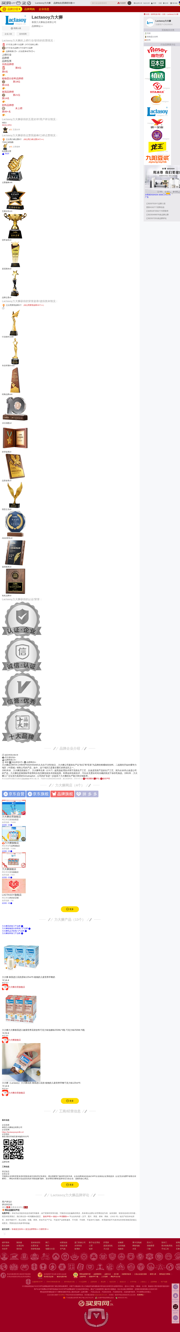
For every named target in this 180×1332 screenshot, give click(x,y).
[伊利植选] (157, 76)
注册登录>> (44, 1229)
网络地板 (136, 1246)
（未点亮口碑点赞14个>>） (33, 139)
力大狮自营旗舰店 (11, 816)
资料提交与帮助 (164, 1274)
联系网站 (141, 1295)
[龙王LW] (157, 147)
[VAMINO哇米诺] (157, 88)
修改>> (56, 1216)
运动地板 (121, 1246)
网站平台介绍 (115, 1277)
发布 (166, 3)
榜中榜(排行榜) (69, 1282)
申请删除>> (64, 1216)
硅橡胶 (120, 1242)
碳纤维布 (5, 1242)
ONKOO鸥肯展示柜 (53, 1282)
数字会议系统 (94, 1242)
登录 (154, 3)
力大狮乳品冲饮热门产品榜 (13, 931)
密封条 (19, 1249)
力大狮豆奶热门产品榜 (11, 926)
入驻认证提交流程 (140, 1274)
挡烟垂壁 (150, 1246)
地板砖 (120, 1249)
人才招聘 (104, 1277)
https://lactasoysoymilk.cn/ (13, 1132)
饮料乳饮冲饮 (155, 14)
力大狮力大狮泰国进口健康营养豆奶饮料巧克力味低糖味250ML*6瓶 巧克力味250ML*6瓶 (43, 1030)
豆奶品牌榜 (8, 64)
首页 (147, 14)
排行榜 (116, 1274)
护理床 (106, 1242)
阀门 (47, 1242)
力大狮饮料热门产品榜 (11, 933)
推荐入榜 (153, 1274)
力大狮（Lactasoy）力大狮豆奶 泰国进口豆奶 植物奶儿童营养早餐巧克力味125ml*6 (41, 1083)
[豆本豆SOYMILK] (157, 64)
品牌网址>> (37, 26)
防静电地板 (35, 1249)
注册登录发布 (126, 1274)
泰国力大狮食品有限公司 (44, 22)
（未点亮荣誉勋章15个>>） (33, 305)
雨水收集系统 (166, 1246)
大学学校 (133, 1282)
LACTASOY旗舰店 (12, 895)
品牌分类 (139, 3)
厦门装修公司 (80, 1242)
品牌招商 (94, 1282)
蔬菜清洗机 (108, 1246)
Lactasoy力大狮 (172, 14)
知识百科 (113, 1282)
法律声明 (82, 1277)
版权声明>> (48, 1216)
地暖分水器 (50, 1249)
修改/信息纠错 (62, 1277)
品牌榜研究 (97, 1274)
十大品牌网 (83, 1282)
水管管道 (78, 1246)
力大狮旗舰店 (12, 843)
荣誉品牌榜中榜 (85, 1274)
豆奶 (163, 14)
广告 (147, 197)
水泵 (134, 1249)
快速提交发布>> (18, 1229)
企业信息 (44, 9)
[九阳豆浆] (157, 159)
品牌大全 (107, 1274)
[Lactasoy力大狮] (157, 111)
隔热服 (19, 1242)
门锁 (149, 1249)
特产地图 (164, 1282)
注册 (160, 3)
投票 (8, 74)
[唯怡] (157, 135)
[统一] (157, 123)
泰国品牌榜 (8, 91)
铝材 (91, 1249)
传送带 (5, 1249)
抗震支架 (34, 1246)
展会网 (103, 1282)
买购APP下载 (93, 1277)
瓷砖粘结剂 (35, 1242)
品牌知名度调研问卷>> (64, 3)
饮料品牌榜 (8, 105)
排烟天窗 (63, 1246)
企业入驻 (8, 34)
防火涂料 (5, 1246)
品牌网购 (29, 9)
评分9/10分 (7, 1204)
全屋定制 (20, 1246)
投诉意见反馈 (48, 1277)
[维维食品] (157, 100)
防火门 (149, 1242)
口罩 (91, 1246)
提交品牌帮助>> (32, 1229)
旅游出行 (123, 1282)
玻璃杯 (77, 1249)
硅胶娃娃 (63, 1242)
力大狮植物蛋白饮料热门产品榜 (15, 928)
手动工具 (165, 1249)
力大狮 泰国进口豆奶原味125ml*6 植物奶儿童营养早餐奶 (28, 977)
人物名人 (143, 1282)
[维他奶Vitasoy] (157, 52)
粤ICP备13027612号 (86, 1298)
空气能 (62, 1249)
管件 (47, 1246)
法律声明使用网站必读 (106, 1298)
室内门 (164, 1242)
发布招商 (23, 34)
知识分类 (146, 3)
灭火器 (106, 1249)
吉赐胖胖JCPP (37, 1282)
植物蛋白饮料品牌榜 (12, 78)
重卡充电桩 (137, 1242)
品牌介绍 (12, 9)
